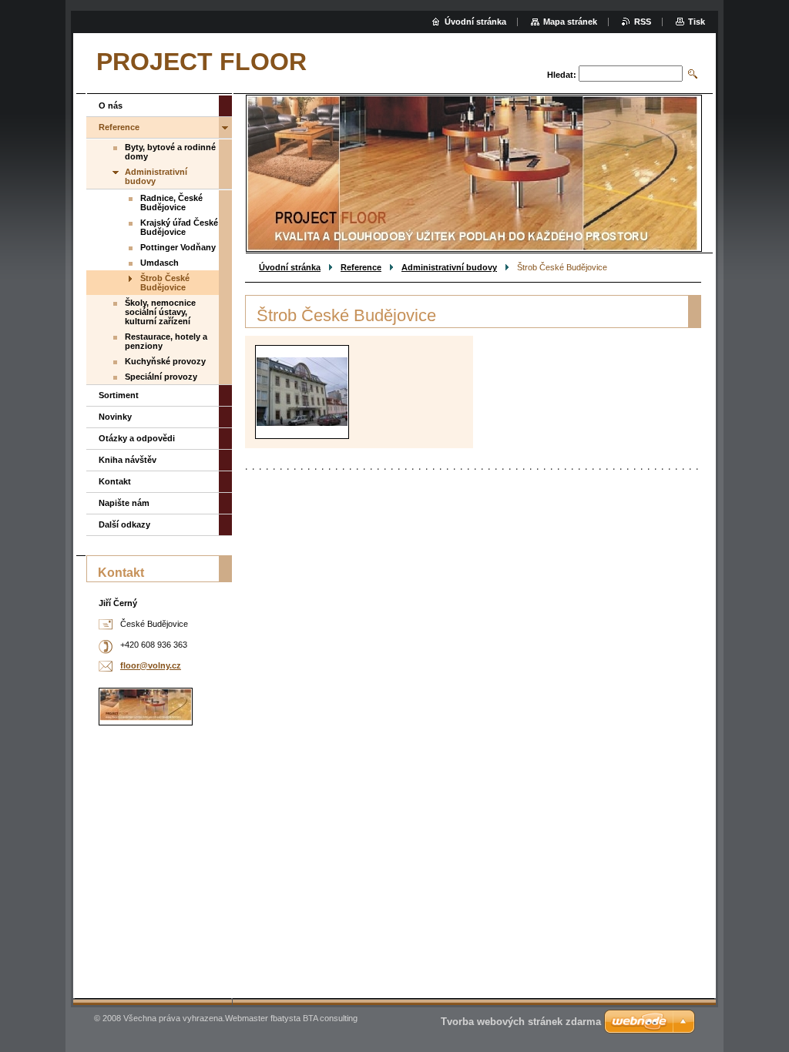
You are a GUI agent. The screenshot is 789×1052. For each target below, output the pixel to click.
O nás (111, 105)
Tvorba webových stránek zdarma (521, 1021)
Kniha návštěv (127, 459)
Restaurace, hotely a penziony (166, 341)
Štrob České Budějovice (165, 282)
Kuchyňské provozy (165, 361)
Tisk (696, 21)
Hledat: (561, 74)
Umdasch (159, 262)
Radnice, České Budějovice (171, 202)
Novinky (115, 416)
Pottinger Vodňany (178, 247)
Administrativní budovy (449, 267)
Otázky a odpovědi (137, 438)
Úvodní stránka (290, 267)
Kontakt (115, 481)
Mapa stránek (570, 21)
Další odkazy (124, 524)
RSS (642, 21)
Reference (361, 267)
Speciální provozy (161, 376)
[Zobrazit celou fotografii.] (302, 392)
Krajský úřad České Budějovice (179, 227)
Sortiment (119, 395)
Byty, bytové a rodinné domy (170, 151)
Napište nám (124, 503)
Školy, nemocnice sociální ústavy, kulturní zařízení (160, 312)
